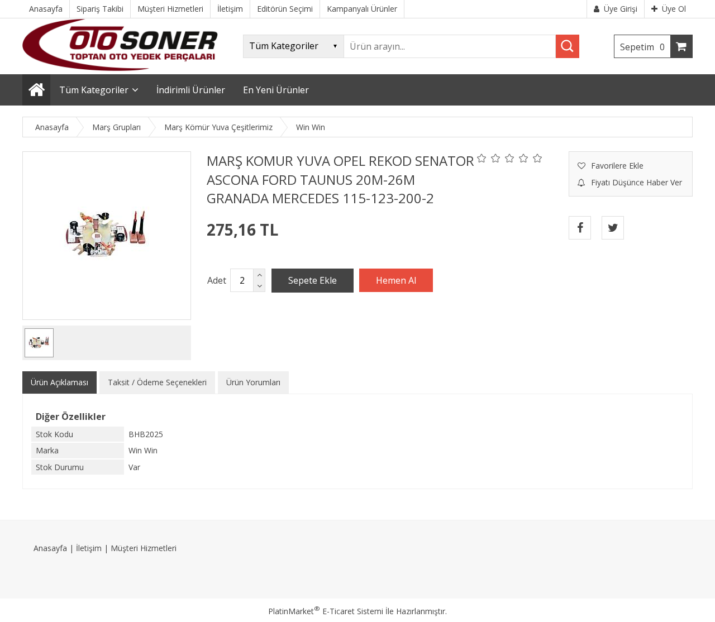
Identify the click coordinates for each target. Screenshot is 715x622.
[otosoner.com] (120, 68)
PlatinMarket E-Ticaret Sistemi (325, 611)
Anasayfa (50, 548)
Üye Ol (674, 8)
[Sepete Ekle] (312, 280)
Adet (216, 280)
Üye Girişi (620, 8)
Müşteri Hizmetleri (144, 548)
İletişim (89, 548)
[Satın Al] (396, 280)
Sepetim (642, 47)
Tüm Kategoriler (93, 90)
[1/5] (482, 158)
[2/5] (489, 158)
